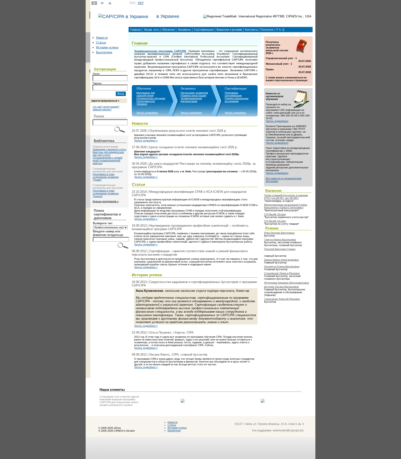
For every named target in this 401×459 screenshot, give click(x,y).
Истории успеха (107, 47)
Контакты (251, 29)
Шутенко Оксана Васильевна (281, 286)
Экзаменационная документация (191, 100)
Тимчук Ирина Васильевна (280, 239)
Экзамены (184, 29)
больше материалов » (106, 201)
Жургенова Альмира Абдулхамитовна (286, 282)
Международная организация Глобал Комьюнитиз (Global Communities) (285, 206)
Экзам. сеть (151, 29)
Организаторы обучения (150, 98)
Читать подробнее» (277, 121)
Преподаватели (145, 101)
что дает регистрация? (106, 106)
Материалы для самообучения (145, 94)
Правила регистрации (193, 95)
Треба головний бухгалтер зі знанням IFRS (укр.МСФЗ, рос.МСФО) (286, 196)
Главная (135, 29)
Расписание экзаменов (194, 92)
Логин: (96, 73)
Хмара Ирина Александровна (281, 259)
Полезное (267, 29)
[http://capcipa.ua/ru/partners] (182, 401)
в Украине (167, 16)
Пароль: (97, 83)
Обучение (168, 29)
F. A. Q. (280, 29)
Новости (102, 37)
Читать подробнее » (146, 140)
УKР (141, 3)
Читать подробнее (147, 112)
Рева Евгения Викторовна (279, 232)
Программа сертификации (233, 94)
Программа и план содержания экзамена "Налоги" (106, 193)
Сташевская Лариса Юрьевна (282, 273)
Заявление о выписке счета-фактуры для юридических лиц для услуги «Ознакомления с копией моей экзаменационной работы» (109, 156)
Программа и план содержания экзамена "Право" (106, 177)
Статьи (101, 42)
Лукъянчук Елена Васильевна (281, 266)
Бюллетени (104, 52)
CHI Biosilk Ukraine (275, 214)
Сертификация (204, 29)
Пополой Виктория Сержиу (280, 249)
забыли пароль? (102, 109)
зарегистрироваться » (105, 100)
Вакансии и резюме (229, 29)
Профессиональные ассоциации (237, 100)
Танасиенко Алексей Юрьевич (282, 299)
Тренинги (141, 104)
